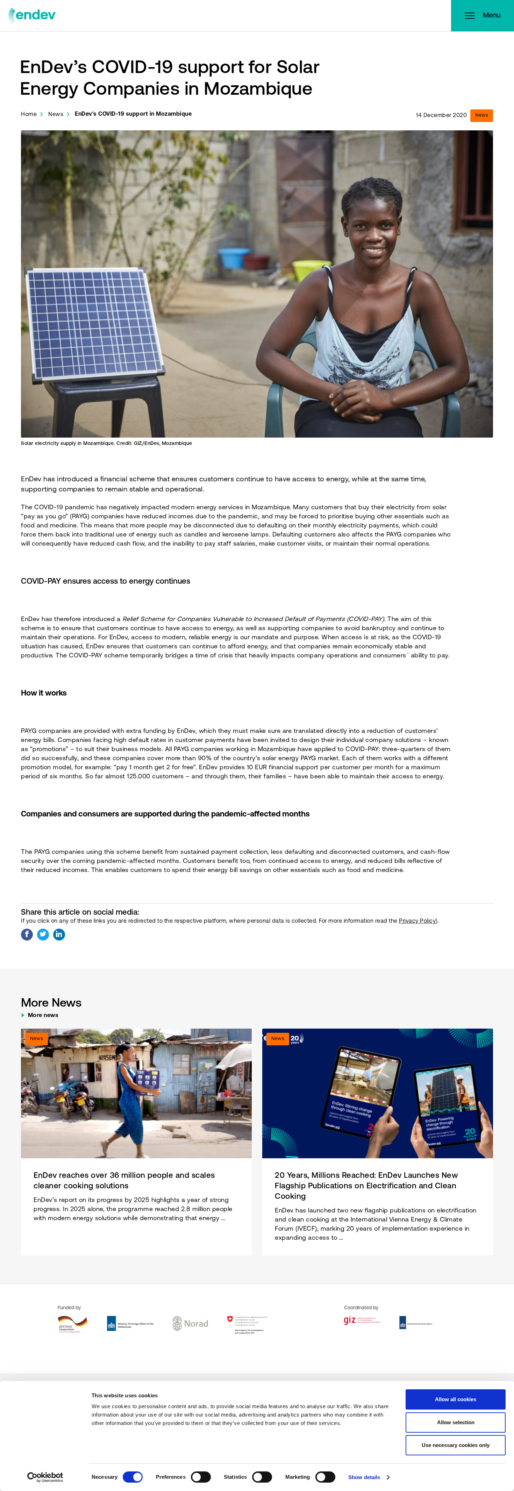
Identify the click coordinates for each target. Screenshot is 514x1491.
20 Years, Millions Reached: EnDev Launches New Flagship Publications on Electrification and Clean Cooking (366, 1186)
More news (43, 1015)
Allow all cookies (455, 1399)
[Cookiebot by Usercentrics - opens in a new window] (45, 1477)
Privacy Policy (417, 921)
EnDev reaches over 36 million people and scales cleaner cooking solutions (124, 1181)
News (55, 114)
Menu (491, 15)
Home (29, 114)
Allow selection (455, 1422)
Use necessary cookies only (456, 1445)
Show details (364, 1477)
